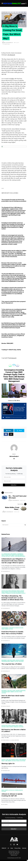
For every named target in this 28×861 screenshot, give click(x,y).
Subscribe (13, 485)
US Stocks (22, 21)
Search (25, 524)
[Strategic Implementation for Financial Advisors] (17, 417)
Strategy (12, 556)
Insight (4, 21)
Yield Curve (21, 661)
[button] (2, 3)
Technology (8, 593)
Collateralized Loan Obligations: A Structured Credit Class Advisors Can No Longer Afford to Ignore (13, 560)
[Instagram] (14, 844)
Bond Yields (9, 660)
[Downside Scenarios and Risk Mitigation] (21, 417)
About (11, 848)
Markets (10, 21)
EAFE (10, 759)
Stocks (20, 691)
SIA (13, 790)
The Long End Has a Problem (11, 664)
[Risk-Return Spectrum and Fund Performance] (19, 417)
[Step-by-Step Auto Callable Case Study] (14, 417)
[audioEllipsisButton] (25, 417)
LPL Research (11, 55)
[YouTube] (17, 844)
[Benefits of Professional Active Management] (15, 417)
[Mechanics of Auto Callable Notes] (11, 417)
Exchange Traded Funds (20, 690)
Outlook (16, 21)
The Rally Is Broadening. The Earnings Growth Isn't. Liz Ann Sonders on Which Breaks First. (12, 597)
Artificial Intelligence (6, 590)
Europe (16, 759)
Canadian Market (5, 627)
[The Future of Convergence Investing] (22, 417)
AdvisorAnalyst (14, 456)
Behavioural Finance (15, 590)
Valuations (18, 593)
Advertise (24, 848)
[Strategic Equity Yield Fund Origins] (10, 417)
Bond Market (4, 660)
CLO (2, 553)
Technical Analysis (19, 790)
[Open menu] (25, 404)
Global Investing (22, 759)
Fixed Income (4, 661)
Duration (18, 660)
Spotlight (8, 556)
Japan (6, 760)
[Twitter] (11, 844)
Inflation (21, 627)
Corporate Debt (6, 553)
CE (8, 848)
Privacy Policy (17, 848)
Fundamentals (20, 553)
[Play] (3, 417)
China (7, 759)
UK (20, 760)
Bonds (14, 660)
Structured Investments (20, 556)
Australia (3, 759)
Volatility (23, 593)
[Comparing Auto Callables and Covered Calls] (12, 417)
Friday (12, 79)
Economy (22, 590)
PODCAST (4, 848)
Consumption (12, 627)
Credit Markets (13, 553)
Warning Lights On (8, 763)
